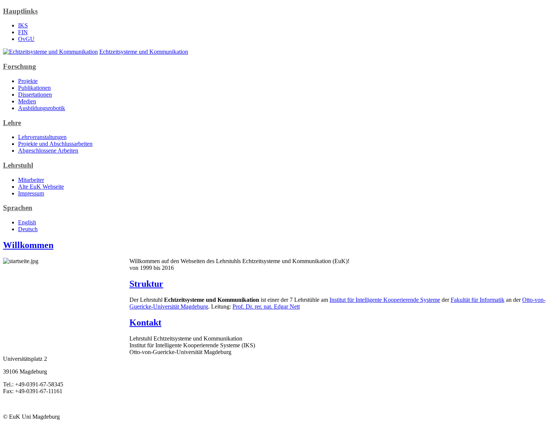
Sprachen (17, 208)
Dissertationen (35, 94)
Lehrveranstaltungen (42, 137)
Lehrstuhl (18, 165)
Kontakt (145, 322)
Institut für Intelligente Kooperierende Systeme (385, 300)
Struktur (146, 284)
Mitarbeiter (31, 180)
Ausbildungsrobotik (41, 108)
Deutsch (28, 229)
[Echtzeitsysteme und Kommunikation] (50, 51)
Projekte (28, 81)
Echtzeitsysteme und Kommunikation (143, 51)
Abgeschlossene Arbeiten (48, 150)
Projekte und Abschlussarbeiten (55, 144)
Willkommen (28, 245)
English (27, 222)
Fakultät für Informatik (477, 300)
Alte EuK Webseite (41, 186)
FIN (23, 32)
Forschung (19, 66)
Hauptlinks (20, 11)
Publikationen (34, 88)
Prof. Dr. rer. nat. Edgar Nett (266, 306)
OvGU (26, 39)
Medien (27, 101)
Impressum (31, 193)
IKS (23, 25)
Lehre (12, 123)
